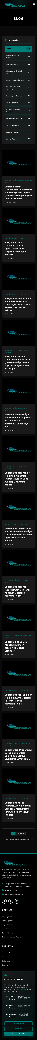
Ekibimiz (5, 965)
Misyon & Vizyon (8, 957)
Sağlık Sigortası (7, 925)
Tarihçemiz (6, 961)
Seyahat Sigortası (8, 933)
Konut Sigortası (7, 921)
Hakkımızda (6, 953)
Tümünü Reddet (18, 1023)
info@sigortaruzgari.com (14, 894)
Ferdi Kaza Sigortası (9, 929)
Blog (3, 969)
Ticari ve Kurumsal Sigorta (11, 937)
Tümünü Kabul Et (18, 1034)
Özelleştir (18, 1029)
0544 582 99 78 (11, 890)
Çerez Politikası (21, 989)
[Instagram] (17, 901)
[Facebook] (4, 901)
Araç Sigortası (7, 916)
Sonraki (19, 834)
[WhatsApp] (10, 901)
